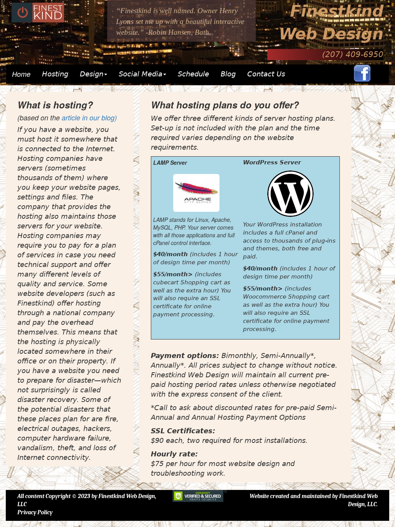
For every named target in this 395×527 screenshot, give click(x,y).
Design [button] (91, 74)
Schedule (193, 74)
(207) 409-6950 (352, 54)
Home (21, 74)
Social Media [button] (140, 74)
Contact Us (266, 74)
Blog (228, 74)
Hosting (58, 74)
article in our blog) (89, 117)
